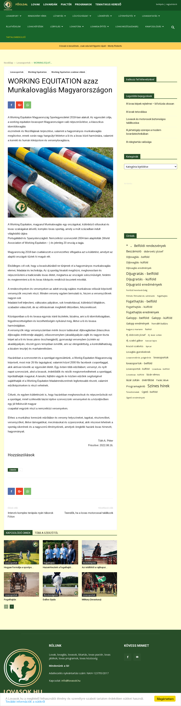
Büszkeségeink (51, 595)
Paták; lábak (162, 380)
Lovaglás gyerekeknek (138, 351)
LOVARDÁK (50, 4)
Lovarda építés (98, 26)
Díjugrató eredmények (144, 284)
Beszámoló (133, 251)
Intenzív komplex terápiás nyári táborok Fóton (30, 514)
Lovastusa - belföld (161, 369)
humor (148, 329)
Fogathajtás (49, 563)
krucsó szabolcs (134, 346)
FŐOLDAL (22, 4)
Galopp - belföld (137, 318)
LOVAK (35, 4)
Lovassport (12, 16)
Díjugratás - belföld (142, 273)
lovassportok (161, 357)
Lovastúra (75, 26)
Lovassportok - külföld (138, 368)
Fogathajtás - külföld (139, 306)
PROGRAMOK (83, 4)
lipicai (148, 346)
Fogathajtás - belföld (141, 301)
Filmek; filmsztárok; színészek (140, 296)
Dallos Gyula (49, 599)
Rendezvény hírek (37, 16)
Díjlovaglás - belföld (137, 257)
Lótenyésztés (125, 16)
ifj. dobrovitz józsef (135, 334)
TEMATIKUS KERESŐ (108, 4)
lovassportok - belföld (139, 363)
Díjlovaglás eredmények (138, 268)
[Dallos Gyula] (60, 584)
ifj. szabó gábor (134, 340)
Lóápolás (55, 26)
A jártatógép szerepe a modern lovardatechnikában (143, 132)
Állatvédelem (13, 26)
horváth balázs (160, 323)
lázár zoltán (132, 380)
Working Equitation (37, 72)
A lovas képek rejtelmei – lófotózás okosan (150, 103)
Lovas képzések (35, 26)
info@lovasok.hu (71, 680)
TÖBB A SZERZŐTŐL (46, 532)
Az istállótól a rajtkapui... (95, 567)
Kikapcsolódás (153, 26)
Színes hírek (159, 386)
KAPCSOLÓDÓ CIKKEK (18, 532)
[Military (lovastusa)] (99, 584)
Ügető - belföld (149, 391)
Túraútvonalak (132, 392)
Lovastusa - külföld (135, 374)
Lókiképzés (103, 16)
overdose (148, 380)
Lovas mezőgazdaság (126, 26)
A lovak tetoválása (136, 111)
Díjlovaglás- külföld (137, 262)
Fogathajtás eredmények (142, 312)
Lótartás (58, 16)
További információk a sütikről (25, 701)
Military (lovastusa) (91, 599)
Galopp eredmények (137, 323)
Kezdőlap (8, 62)
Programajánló (135, 386)
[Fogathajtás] (21, 584)
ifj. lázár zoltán (155, 335)
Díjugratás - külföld (141, 279)
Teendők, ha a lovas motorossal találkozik (88, 513)
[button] (173, 28)
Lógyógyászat (80, 16)
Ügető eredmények (135, 397)
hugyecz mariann (134, 329)
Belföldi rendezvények (150, 246)
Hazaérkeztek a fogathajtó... (58, 567)
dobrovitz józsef (153, 251)
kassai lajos (151, 340)
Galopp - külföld (162, 318)
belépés (160, 4)
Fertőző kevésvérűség (136, 290)
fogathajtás (162, 296)
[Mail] (137, 657)
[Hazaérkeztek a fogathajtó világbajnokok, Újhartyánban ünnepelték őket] (60, 552)
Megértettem (165, 698)
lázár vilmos (153, 374)
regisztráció (171, 4)
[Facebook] (127, 657)
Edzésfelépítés (89, 563)
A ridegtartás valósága (138, 142)
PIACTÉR (66, 4)
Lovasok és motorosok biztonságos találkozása (146, 121)
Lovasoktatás (149, 16)
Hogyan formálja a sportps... (19, 567)
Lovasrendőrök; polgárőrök (138, 357)
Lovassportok (23, 62)
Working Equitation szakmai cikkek (68, 72)
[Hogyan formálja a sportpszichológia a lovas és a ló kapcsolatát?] (21, 552)
